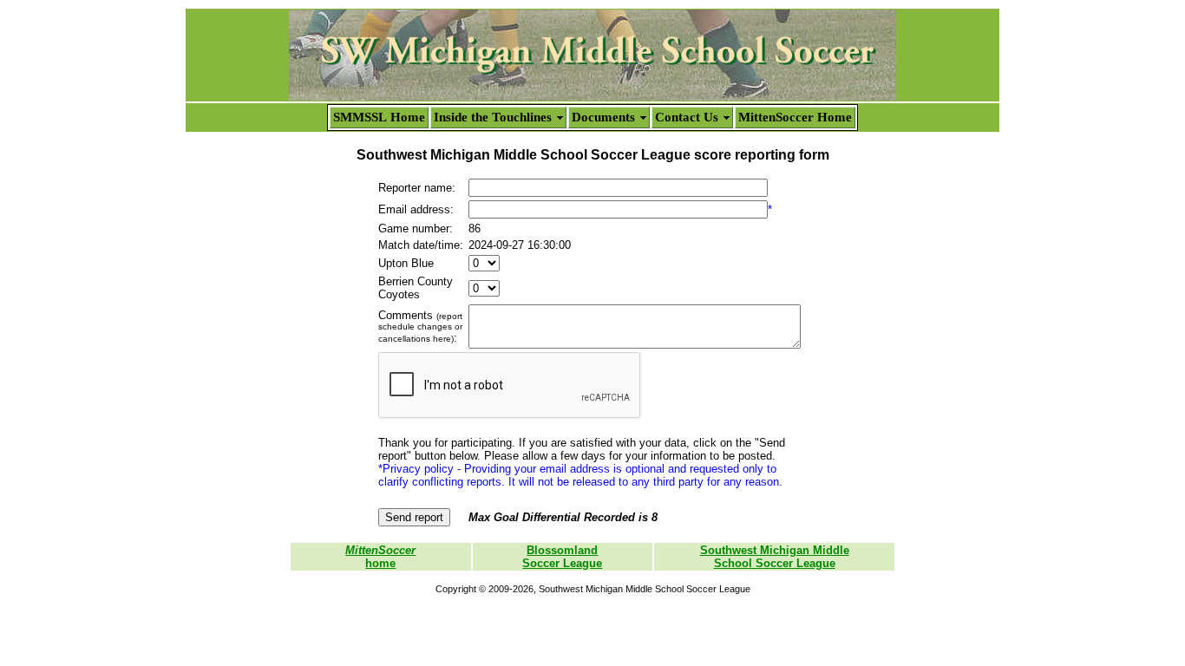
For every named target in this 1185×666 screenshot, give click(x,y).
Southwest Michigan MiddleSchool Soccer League (774, 557)
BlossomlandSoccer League (562, 557)
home (380, 557)
